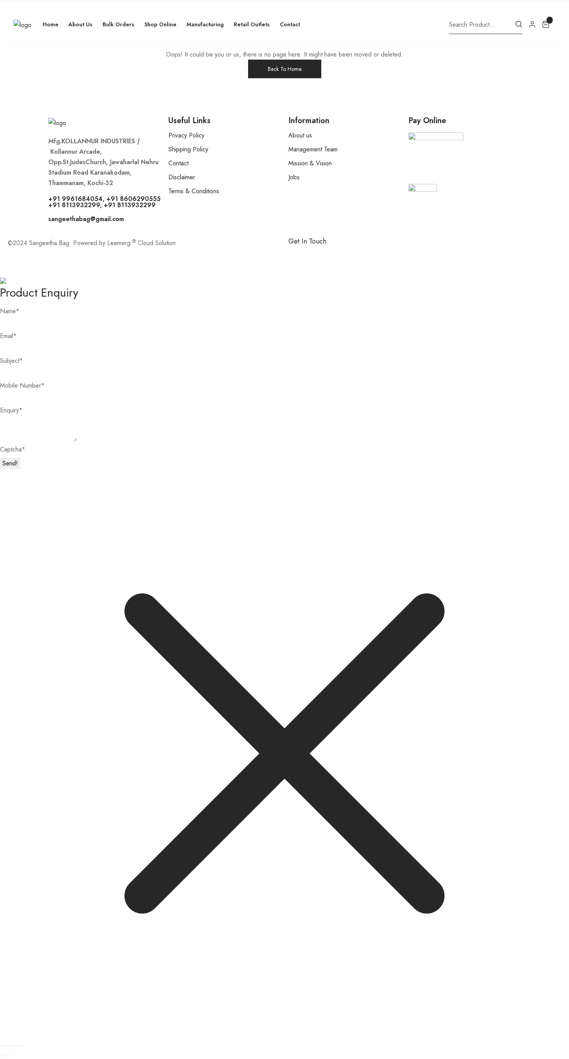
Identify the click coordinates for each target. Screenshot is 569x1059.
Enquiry (11, 410)
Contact (290, 24)
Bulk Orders (118, 24)
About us (300, 135)
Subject (11, 360)
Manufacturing (205, 24)
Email (8, 335)
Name (9, 311)
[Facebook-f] (298, 254)
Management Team (313, 149)
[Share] (15, 1045)
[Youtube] (383, 254)
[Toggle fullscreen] (9, 1045)
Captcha (12, 449)
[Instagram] (340, 254)
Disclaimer (181, 177)
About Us (81, 24)
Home (50, 24)
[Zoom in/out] (2, 1045)
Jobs (294, 177)
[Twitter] (362, 254)
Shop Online (160, 24)
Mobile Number (22, 385)
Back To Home (285, 69)
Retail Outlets (252, 24)
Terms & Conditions (193, 191)
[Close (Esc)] (22, 1045)
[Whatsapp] (319, 254)
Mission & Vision (310, 163)
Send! (10, 463)
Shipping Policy (188, 149)
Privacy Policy (186, 135)
